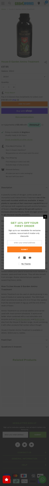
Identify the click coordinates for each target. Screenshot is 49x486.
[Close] (45, 217)
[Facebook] (19, 257)
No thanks (26, 264)
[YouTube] (30, 257)
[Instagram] (24, 257)
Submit (24, 249)
